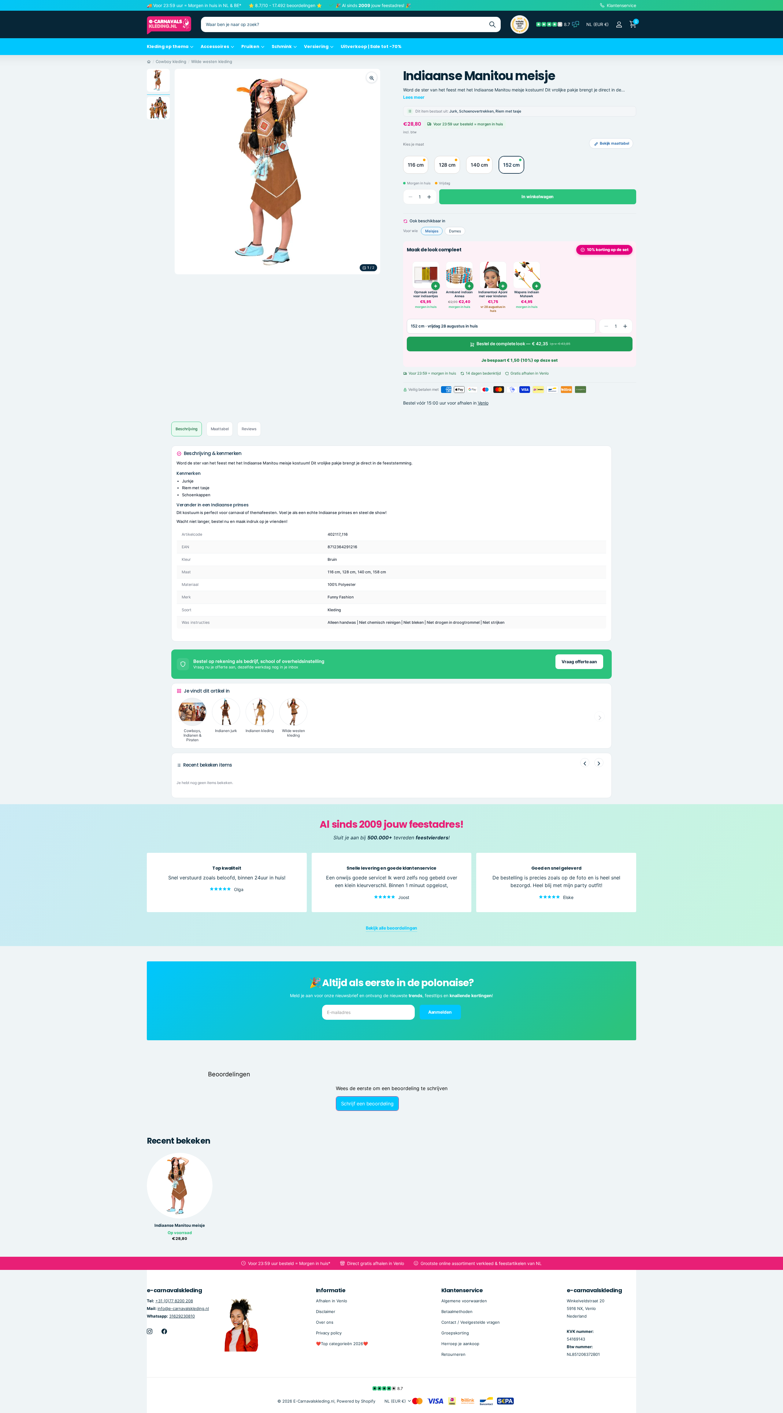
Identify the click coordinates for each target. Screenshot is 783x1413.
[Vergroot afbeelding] (371, 77)
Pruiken (250, 46)
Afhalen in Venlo (331, 1300)
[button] (429, 197)
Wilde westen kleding (211, 61)
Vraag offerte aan (579, 661)
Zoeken (492, 24)
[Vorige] (584, 762)
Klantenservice (462, 1290)
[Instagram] (149, 1331)
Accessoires (215, 46)
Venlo (483, 402)
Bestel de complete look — (523, 343)
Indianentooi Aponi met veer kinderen (492, 294)
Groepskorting (455, 1332)
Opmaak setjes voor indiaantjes (425, 294)
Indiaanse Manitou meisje (179, 1225)
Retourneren (453, 1354)
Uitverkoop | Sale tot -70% (371, 46)
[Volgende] (598, 762)
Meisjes (431, 231)
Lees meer (414, 97)
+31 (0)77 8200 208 (174, 1300)
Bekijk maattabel (614, 143)
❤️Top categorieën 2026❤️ (342, 1343)
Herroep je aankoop (460, 1343)
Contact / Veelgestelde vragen (470, 1322)
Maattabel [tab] (220, 429)
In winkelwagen (537, 196)
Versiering (316, 46)
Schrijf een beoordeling (367, 1103)
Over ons (324, 1322)
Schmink (282, 46)
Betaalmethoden (457, 1311)
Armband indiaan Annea (459, 294)
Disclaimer (325, 1311)
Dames (455, 231)
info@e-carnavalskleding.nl (183, 1308)
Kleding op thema (167, 46)
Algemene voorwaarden (464, 1300)
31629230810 (182, 1316)
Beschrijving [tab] (187, 429)
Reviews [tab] (249, 429)
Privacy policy (329, 1332)
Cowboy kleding (171, 61)
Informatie (331, 1290)
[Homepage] (149, 61)
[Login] (619, 24)
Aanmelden (440, 1012)
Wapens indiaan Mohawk (526, 294)
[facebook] (164, 1331)
